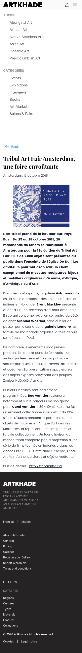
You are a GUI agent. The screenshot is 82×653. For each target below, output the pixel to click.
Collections (10, 625)
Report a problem (14, 563)
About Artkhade (13, 535)
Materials (9, 614)
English (26, 521)
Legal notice (29, 641)
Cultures (8, 603)
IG (9, 582)
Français (8, 521)
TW (14, 582)
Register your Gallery (17, 557)
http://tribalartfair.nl (45, 466)
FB (5, 582)
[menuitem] (24, 4)
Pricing (7, 546)
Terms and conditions (17, 568)
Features (9, 620)
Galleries (8, 551)
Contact (8, 540)
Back (15, 147)
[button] (75, 5)
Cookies (8, 641)
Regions (8, 597)
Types (7, 609)
